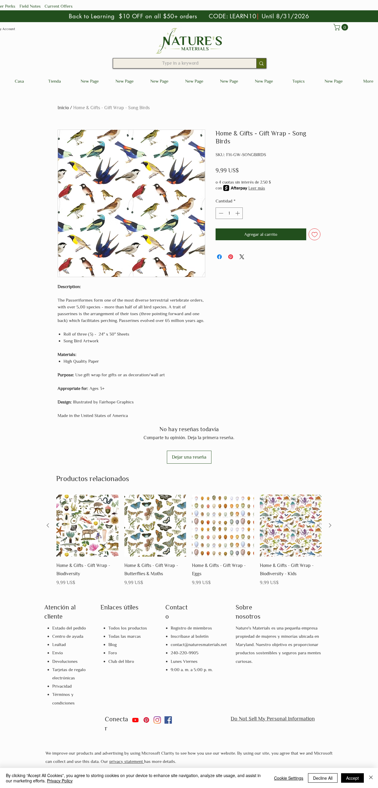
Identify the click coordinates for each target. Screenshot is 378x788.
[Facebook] (168, 720)
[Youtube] (135, 720)
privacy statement (126, 761)
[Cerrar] (370, 778)
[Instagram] (157, 720)
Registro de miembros (191, 627)
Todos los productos (127, 627)
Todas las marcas (124, 636)
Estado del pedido (69, 627)
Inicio (63, 107)
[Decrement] (220, 213)
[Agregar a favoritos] (315, 234)
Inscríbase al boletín (189, 636)
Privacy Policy (60, 781)
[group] (189, 541)
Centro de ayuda (67, 636)
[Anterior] (47, 525)
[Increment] (238, 213)
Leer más (256, 188)
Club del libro (121, 661)
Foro (112, 652)
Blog (112, 644)
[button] (341, 27)
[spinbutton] (229, 213)
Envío (57, 652)
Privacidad (62, 686)
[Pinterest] (146, 720)
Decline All (323, 778)
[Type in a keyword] (261, 63)
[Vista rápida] (87, 526)
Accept (352, 778)
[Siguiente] (330, 525)
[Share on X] (241, 256)
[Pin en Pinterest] (230, 256)
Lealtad (59, 644)
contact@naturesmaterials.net (199, 644)
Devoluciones (65, 661)
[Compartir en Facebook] (219, 256)
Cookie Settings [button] (288, 778)
